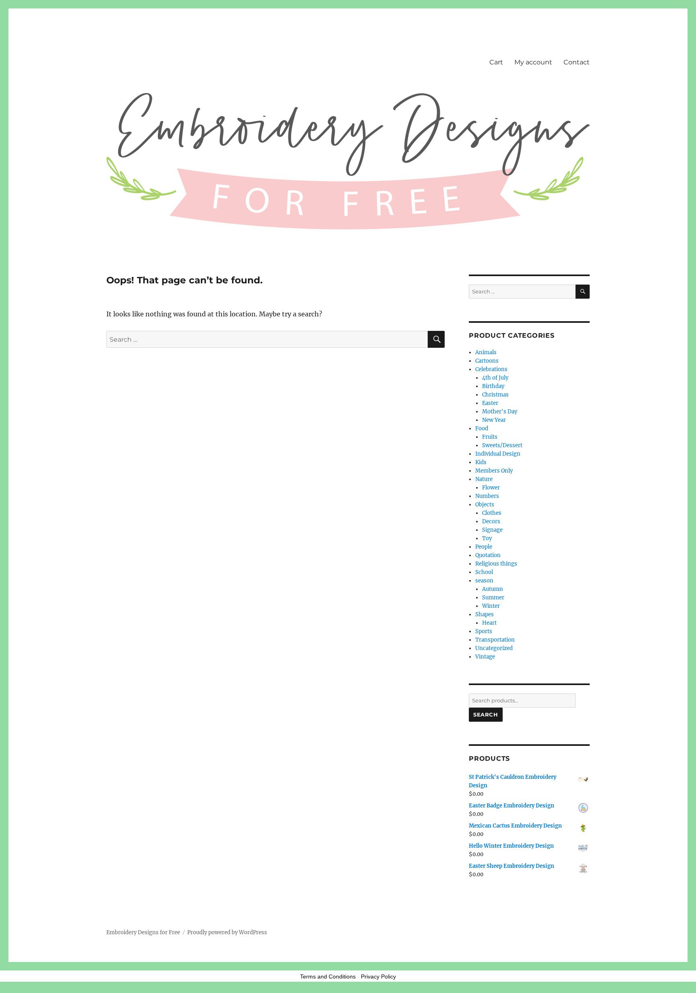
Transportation (495, 639)
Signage (492, 529)
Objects (484, 504)
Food (481, 428)
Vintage (485, 656)
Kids (481, 462)
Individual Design (497, 453)
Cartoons (487, 360)
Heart (489, 622)
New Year (494, 420)
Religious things (496, 563)
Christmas (495, 394)
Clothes (491, 513)
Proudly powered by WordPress (227, 932)
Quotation (488, 555)
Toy (487, 538)
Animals (486, 352)
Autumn (492, 589)
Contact (576, 62)
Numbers (487, 496)
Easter (490, 403)
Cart (496, 62)
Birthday (493, 386)
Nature (484, 479)
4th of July (495, 377)
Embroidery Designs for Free (143, 932)
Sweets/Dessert (502, 445)
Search (485, 714)
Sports (483, 631)
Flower (491, 487)
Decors (491, 521)
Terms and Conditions (328, 976)
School (484, 572)
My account (533, 62)
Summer (493, 597)
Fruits (489, 437)
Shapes (484, 614)
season (484, 580)
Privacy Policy (378, 976)
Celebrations (491, 369)
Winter (491, 606)
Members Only (494, 470)
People (483, 546)
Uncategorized (494, 648)
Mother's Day (499, 411)
